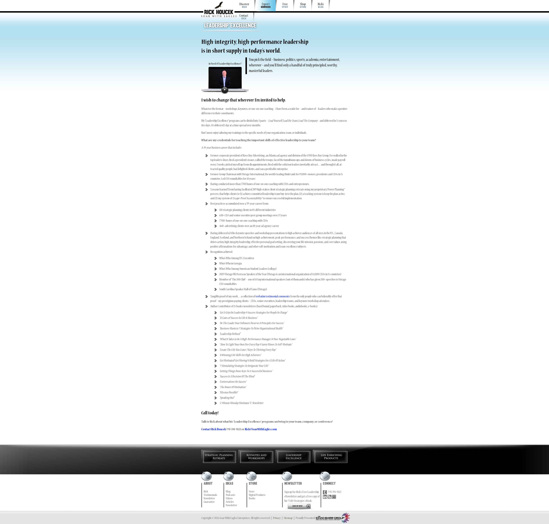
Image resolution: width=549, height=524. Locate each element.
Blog (228, 492)
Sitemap (288, 518)
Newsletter (209, 499)
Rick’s (321, 6)
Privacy (277, 518)
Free (285, 6)
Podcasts (230, 495)
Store (251, 492)
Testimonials (210, 495)
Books (252, 499)
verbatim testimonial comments (273, 297)
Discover (244, 6)
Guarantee (209, 502)
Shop (303, 6)
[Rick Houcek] (218, 8)
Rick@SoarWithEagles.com (261, 429)
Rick (206, 492)
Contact (243, 17)
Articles (230, 502)
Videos (229, 499)
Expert (265, 6)
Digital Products (257, 495)
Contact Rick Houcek (213, 429)
